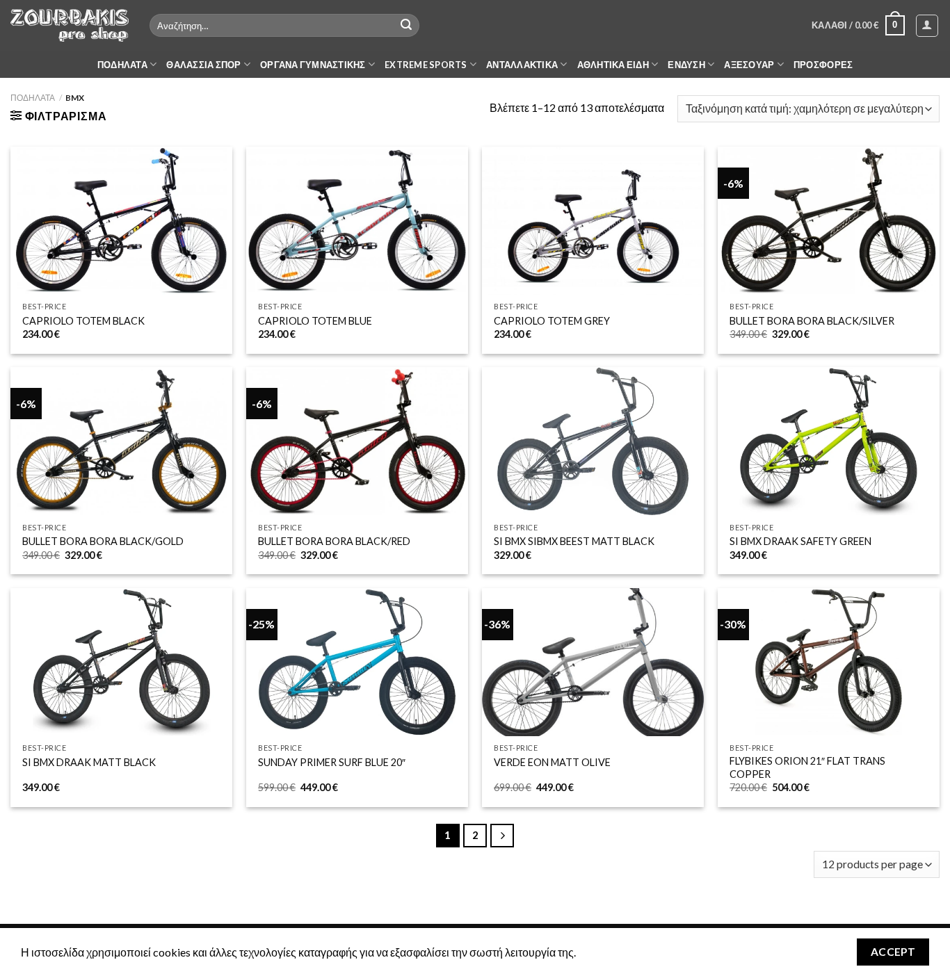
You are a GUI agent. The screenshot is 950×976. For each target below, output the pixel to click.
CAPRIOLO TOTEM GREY (552, 321)
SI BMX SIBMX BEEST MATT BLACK (574, 541)
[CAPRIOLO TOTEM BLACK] (121, 221)
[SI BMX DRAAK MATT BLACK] (121, 662)
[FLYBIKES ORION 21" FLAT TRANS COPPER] (829, 662)
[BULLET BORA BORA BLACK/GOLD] (121, 441)
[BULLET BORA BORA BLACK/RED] (357, 441)
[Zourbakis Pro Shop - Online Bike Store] (69, 25)
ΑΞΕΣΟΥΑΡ (749, 64)
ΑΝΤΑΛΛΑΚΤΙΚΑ (522, 64)
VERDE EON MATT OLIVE (552, 762)
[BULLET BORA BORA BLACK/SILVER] (829, 221)
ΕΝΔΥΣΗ (686, 64)
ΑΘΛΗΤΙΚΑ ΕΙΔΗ (613, 64)
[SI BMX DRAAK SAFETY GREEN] (829, 441)
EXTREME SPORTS (426, 64)
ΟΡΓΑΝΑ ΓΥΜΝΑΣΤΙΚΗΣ (313, 64)
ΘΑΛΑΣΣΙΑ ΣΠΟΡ (203, 64)
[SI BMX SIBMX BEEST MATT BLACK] (593, 441)
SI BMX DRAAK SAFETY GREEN (800, 541)
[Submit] (406, 26)
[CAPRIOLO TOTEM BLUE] (357, 221)
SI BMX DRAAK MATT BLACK (89, 762)
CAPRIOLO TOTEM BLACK (83, 321)
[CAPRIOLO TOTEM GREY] (593, 221)
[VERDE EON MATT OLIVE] (593, 662)
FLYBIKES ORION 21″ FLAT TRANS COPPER (807, 767)
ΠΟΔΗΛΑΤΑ (122, 64)
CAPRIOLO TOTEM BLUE (315, 321)
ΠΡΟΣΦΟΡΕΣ (823, 64)
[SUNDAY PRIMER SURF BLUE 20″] (357, 662)
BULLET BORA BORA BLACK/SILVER (812, 321)
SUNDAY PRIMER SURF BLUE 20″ (331, 762)
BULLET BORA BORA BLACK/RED (334, 541)
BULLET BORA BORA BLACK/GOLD (103, 541)
